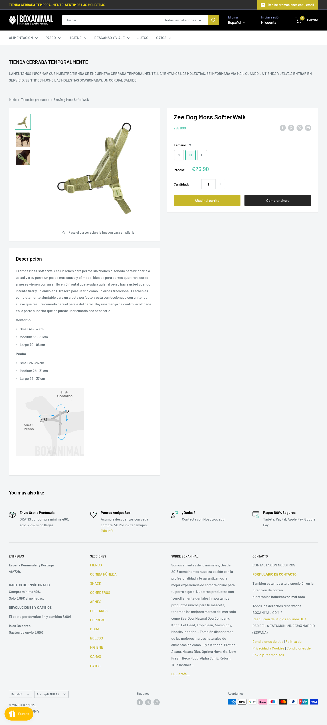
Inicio (13, 100)
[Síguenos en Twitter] (148, 702)
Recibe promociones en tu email (291, 5)
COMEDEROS (100, 592)
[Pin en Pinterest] (291, 127)
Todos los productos (35, 100)
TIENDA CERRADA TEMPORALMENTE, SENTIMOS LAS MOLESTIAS (57, 5)
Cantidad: (181, 184)
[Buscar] (213, 20)
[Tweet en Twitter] (300, 127)
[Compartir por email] (308, 127)
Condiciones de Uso (267, 641)
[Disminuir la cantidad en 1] (196, 184)
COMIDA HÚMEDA (103, 574)
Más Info (107, 530)
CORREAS (97, 620)
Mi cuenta (269, 22)
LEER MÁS (179, 674)
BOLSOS (96, 638)
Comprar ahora (277, 200)
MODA (94, 629)
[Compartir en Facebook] (283, 127)
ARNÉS (95, 601)
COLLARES (98, 611)
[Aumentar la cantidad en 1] (220, 184)
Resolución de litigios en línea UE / (279, 619)
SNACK (95, 583)
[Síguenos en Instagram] (156, 702)
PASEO (51, 37)
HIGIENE (75, 37)
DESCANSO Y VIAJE (109, 37)
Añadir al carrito (207, 200)
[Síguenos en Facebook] (140, 702)
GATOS (161, 37)
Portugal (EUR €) (48, 694)
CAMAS (95, 656)
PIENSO (96, 565)
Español (16, 694)
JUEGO (142, 37)
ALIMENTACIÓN (21, 37)
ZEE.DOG (180, 128)
